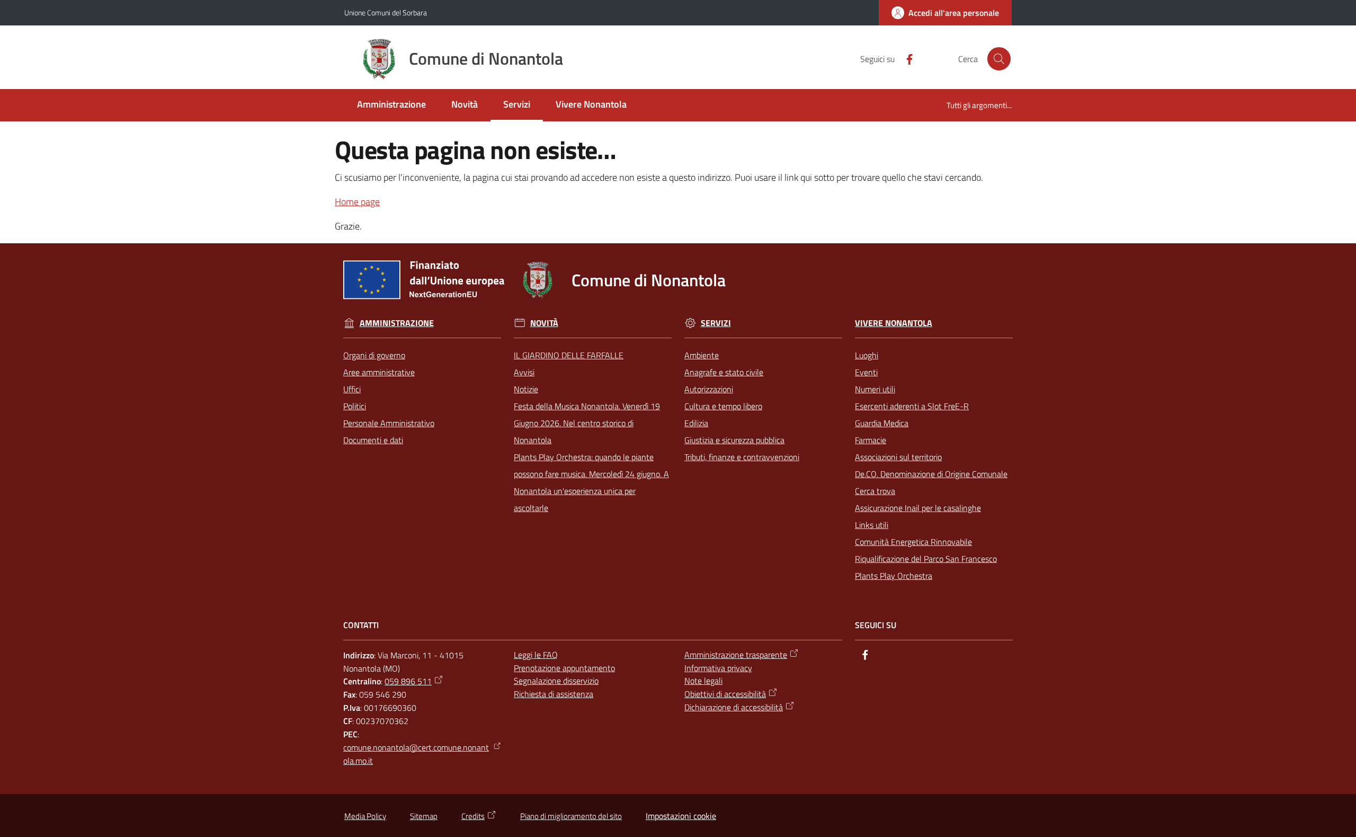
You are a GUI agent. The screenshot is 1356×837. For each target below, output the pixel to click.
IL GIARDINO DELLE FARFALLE (568, 355)
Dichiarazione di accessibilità (733, 707)
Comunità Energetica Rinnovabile (913, 541)
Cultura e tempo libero (723, 406)
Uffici (352, 389)
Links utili (871, 524)
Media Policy (365, 816)
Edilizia (696, 423)
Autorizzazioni (708, 389)
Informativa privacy (718, 668)
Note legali (703, 680)
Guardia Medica (881, 423)
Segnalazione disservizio (556, 680)
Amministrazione (397, 323)
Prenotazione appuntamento (564, 668)
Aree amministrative (379, 372)
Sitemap (424, 816)
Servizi (716, 323)
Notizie (526, 389)
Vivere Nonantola (893, 323)
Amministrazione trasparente (735, 654)
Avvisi (524, 372)
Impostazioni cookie (681, 815)
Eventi (866, 372)
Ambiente (701, 355)
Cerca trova (875, 490)
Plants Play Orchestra (893, 575)
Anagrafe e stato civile (723, 372)
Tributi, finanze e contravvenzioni (741, 457)
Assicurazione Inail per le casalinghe (918, 507)
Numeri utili (875, 389)
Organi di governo (374, 355)
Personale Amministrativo (388, 423)
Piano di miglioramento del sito (571, 816)
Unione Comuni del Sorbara (385, 12)
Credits (473, 816)
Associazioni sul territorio (898, 457)
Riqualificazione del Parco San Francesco (926, 558)
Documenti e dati (373, 440)
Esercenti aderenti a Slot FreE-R (912, 406)
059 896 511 (408, 681)
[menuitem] (391, 105)
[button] (999, 59)
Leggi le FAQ (536, 654)
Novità (544, 323)
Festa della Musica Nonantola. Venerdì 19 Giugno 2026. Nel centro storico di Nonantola (587, 423)
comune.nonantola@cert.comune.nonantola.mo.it (416, 754)
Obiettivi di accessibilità (725, 694)
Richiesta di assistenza (553, 694)
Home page (357, 202)
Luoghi (866, 355)
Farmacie (870, 440)
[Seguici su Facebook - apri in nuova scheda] (905, 58)
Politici (354, 406)
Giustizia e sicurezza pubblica (734, 440)
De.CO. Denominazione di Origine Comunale (931, 474)
